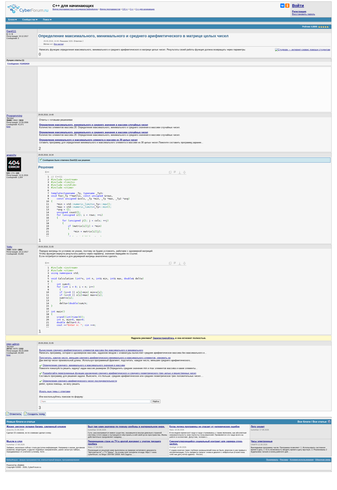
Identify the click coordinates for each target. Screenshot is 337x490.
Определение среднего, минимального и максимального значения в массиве (84, 365)
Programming (14, 115)
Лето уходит (258, 426)
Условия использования (301, 460)
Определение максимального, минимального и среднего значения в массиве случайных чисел (93, 124)
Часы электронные (261, 441)
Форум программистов (110, 9)
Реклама (284, 460)
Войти (298, 5)
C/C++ (125, 9)
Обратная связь (323, 460)
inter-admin (12, 344)
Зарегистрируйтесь (163, 338)
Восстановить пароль (303, 14)
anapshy (11, 155)
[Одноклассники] (287, 6)
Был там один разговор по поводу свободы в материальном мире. (126, 426)
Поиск (46, 19)
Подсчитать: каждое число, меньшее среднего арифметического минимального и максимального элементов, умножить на (104, 357)
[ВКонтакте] (282, 6)
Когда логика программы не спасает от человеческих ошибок (204, 426)
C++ (131, 9)
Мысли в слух (14, 441)
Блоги (11, 19)
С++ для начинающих (145, 9)
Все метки (58, 44)
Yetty (9, 246)
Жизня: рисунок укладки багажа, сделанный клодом (36, 426)
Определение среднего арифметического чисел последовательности (80, 381)
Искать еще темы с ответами (54, 391)
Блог (8, 127)
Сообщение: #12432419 (18, 64)
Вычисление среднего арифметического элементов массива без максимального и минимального (91, 350)
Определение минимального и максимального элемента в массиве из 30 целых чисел (88, 140)
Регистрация (299, 11)
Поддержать (272, 460)
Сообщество (28, 19)
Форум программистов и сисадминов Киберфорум (75, 9)
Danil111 (11, 31)
